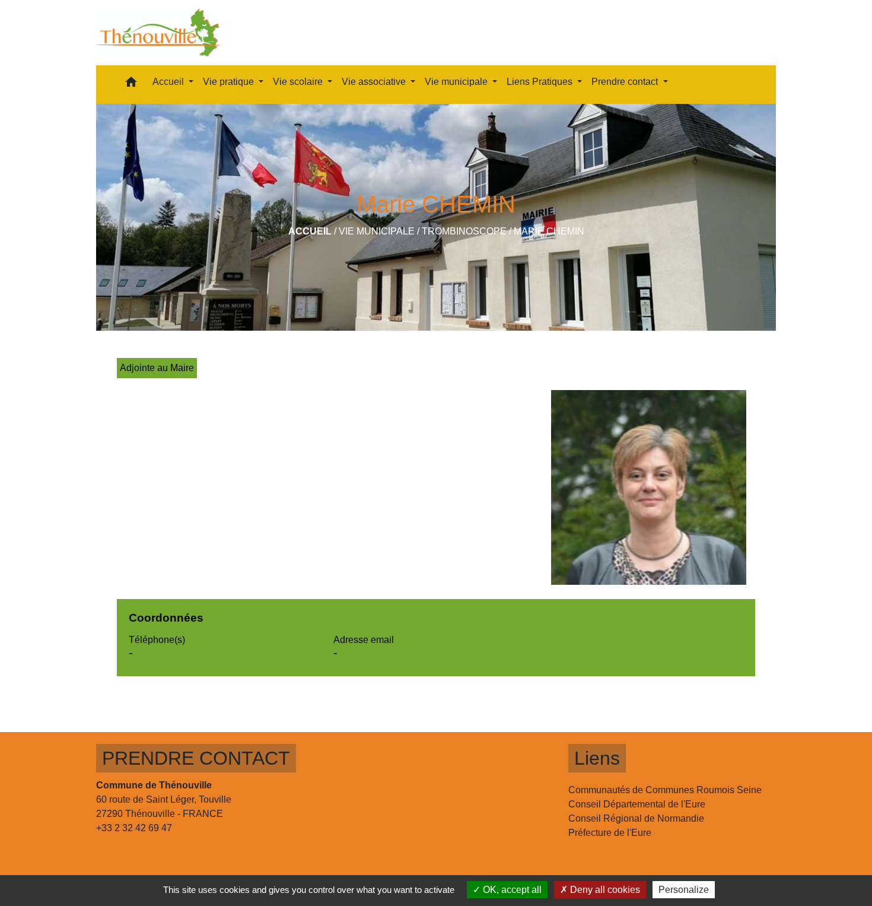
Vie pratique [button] (229, 82)
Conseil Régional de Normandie (636, 818)
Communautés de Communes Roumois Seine (665, 790)
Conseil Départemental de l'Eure (636, 804)
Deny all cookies (604, 890)
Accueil (310, 231)
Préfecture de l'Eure (609, 833)
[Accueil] (158, 32)
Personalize (683, 890)
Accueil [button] (169, 82)
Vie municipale (377, 231)
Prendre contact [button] (625, 82)
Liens (597, 758)
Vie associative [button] (375, 82)
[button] (131, 84)
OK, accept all (511, 890)
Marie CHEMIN (549, 231)
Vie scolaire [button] (299, 82)
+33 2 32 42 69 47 (134, 828)
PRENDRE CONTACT (196, 758)
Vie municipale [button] (457, 82)
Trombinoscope (464, 231)
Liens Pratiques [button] (541, 82)
